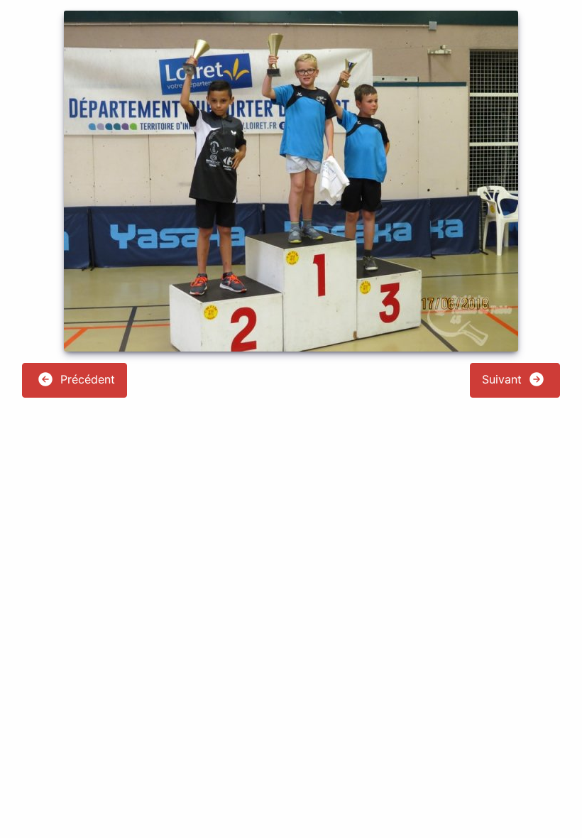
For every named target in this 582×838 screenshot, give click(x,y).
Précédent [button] (86, 379)
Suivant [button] (503, 379)
